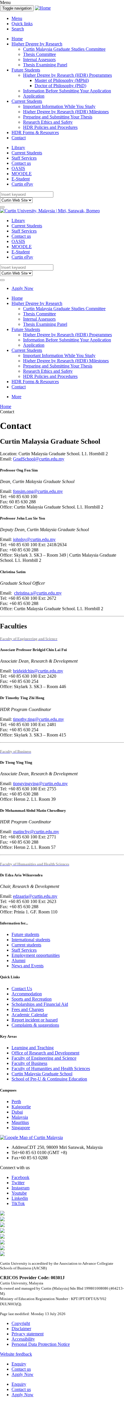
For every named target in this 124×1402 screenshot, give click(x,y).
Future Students (26, 69)
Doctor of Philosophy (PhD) (60, 85)
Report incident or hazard (35, 1019)
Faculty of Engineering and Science (44, 1058)
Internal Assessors (39, 59)
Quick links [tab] (22, 23)
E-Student (21, 178)
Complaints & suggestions (35, 1025)
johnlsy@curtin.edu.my (34, 539)
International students (31, 939)
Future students (25, 934)
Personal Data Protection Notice (41, 1344)
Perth (16, 1101)
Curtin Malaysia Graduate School (42, 1073)
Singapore (21, 1127)
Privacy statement (28, 1333)
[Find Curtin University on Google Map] (31, 1137)
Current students (26, 944)
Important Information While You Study (59, 106)
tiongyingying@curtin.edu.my (40, 783)
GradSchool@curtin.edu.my (38, 458)
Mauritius (20, 1122)
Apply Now (22, 288)
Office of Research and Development (45, 1052)
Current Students (27, 101)
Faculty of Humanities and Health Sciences (51, 1068)
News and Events (28, 965)
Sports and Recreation (32, 999)
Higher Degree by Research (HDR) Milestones (66, 111)
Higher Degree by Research (37, 43)
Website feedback (16, 1354)
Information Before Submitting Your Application (67, 90)
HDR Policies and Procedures (50, 127)
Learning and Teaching (33, 1047)
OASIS (18, 168)
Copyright (21, 1323)
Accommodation (27, 993)
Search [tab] (18, 28)
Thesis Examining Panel (45, 64)
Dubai (17, 1111)
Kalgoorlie (21, 1106)
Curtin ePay (22, 184)
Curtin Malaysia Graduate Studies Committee (64, 49)
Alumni (18, 960)
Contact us (21, 163)
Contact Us (22, 988)
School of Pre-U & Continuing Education (49, 1078)
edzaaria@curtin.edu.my (35, 896)
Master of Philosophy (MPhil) (62, 80)
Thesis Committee (39, 54)
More (16, 396)
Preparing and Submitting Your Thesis (57, 116)
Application (33, 96)
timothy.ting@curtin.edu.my (38, 719)
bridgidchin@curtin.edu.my (38, 670)
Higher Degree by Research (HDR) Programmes (67, 75)
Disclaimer (21, 1328)
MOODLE (22, 173)
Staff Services (24, 158)
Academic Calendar (30, 1014)
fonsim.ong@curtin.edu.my (38, 491)
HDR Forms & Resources (35, 132)
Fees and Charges (28, 1009)
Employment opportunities (36, 955)
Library (18, 147)
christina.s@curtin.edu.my (38, 593)
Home (17, 38)
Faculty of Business (29, 1063)
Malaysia (20, 1117)
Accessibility (23, 1339)
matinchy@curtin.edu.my (36, 831)
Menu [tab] (17, 18)
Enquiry (19, 1363)
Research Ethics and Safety (48, 122)
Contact (19, 137)
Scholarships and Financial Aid (40, 1004)
